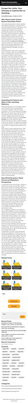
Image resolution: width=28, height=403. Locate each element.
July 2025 (13, 363)
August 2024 (6, 377)
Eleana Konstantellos (9, 2)
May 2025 (5, 365)
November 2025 (16, 357)
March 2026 (20, 351)
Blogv (16, 386)
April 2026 (12, 351)
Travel (17, 391)
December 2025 (6, 357)
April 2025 (12, 365)
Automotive (4, 386)
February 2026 (6, 354)
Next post (14, 306)
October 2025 (6, 360)
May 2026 (5, 351)
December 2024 (6, 371)
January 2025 (15, 368)
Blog (4, 293)
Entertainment (4, 388)
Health (20, 388)
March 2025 (20, 365)
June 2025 (21, 363)
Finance (14, 388)
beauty (9, 386)
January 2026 (15, 354)
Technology (13, 391)
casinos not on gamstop (18, 173)
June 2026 (21, 348)
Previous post (14, 301)
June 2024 (21, 377)
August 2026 (6, 348)
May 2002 (5, 380)
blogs (14, 386)
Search (4, 314)
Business (20, 386)
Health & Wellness (5, 391)
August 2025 (6, 363)
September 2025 (15, 360)
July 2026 (13, 348)
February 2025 (6, 368)
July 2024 (13, 377)
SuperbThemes (14, 400)
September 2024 (15, 374)
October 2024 (6, 374)
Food (17, 388)
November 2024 (16, 371)
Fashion (10, 388)
